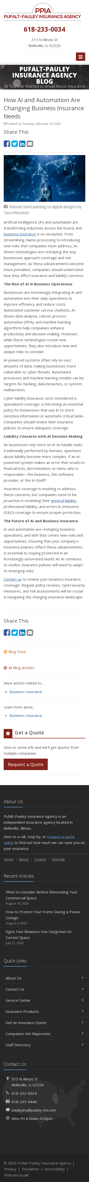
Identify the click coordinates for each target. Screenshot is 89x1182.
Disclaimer (30, 1168)
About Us (14, 978)
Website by (16, 1175)
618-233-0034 (24, 1093)
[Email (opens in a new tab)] (30, 143)
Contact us (13, 579)
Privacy (10, 1168)
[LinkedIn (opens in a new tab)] (22, 143)
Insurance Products (22, 1011)
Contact (40, 859)
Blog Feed (17, 651)
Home (9, 859)
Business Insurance (25, 691)
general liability (63, 500)
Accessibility (54, 1168)
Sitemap (58, 859)
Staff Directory (18, 1044)
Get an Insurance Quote (26, 1022)
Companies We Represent (28, 1033)
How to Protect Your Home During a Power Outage (43, 917)
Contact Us (15, 989)
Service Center (18, 1000)
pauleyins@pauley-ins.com (34, 1110)
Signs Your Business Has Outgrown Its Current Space (39, 937)
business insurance (20, 233)
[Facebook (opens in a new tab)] (7, 143)
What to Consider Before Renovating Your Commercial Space (41, 897)
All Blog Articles (21, 667)
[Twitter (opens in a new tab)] (14, 143)
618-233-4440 (24, 1101)
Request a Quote (26, 764)
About (24, 859)
